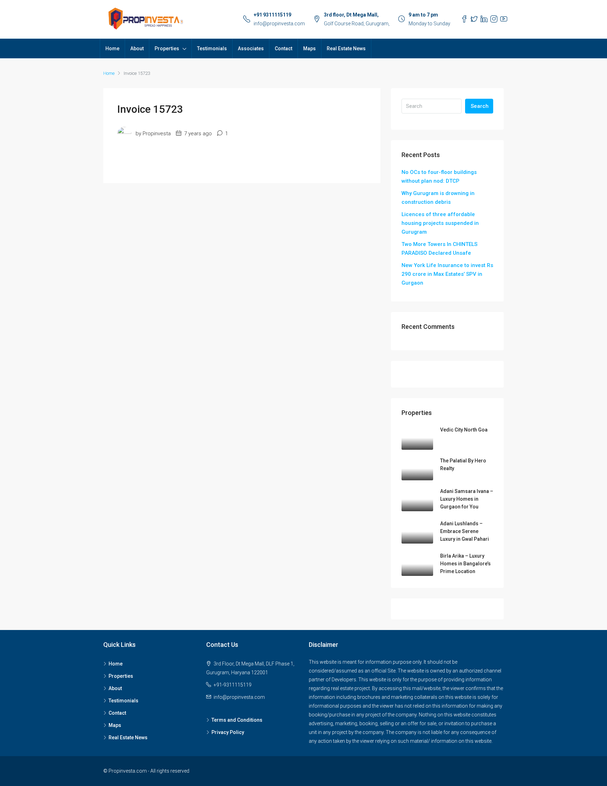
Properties (167, 48)
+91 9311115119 (272, 15)
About (137, 48)
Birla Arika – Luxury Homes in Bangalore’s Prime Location (465, 563)
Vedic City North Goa (464, 430)
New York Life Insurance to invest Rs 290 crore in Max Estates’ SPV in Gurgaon (447, 274)
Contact (283, 48)
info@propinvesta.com (279, 23)
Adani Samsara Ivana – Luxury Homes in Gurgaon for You (466, 498)
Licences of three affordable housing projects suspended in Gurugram (440, 223)
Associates (251, 48)
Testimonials (212, 48)
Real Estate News (346, 48)
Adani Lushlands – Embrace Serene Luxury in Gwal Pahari (464, 531)
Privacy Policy (227, 732)
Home (112, 48)
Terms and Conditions (236, 720)
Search (480, 106)
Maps (309, 48)
